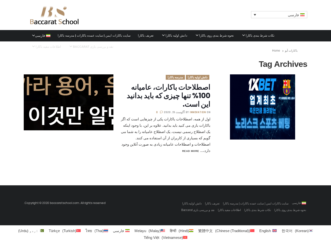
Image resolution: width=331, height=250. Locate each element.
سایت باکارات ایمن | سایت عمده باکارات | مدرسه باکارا (94, 35)
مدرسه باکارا (175, 77)
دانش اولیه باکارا (176, 35)
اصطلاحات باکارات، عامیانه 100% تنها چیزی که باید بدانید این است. (168, 95)
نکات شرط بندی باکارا (260, 35)
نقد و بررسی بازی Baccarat (92, 46)
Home (276, 50)
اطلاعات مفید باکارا (48, 46)
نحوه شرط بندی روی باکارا (216, 35)
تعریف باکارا (146, 35)
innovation (198, 112)
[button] (279, 14)
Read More (190, 151)
